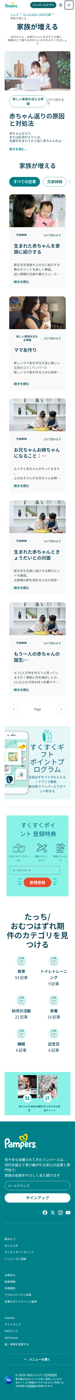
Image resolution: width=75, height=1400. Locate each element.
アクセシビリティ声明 (18, 1294)
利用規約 (10, 1288)
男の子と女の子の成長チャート (49, 1108)
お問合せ (10, 1275)
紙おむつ (10, 1239)
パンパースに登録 (15, 1259)
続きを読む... (18, 149)
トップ (14, 14)
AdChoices (11, 1337)
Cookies (10, 1317)
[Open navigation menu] (69, 5)
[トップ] (11, 5)
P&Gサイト (11, 1331)
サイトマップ (13, 1324)
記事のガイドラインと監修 (21, 1301)
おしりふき (11, 1245)
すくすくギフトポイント (19, 1252)
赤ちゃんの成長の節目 (29, 1108)
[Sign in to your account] (60, 5)
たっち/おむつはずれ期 (37, 14)
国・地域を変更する (17, 1344)
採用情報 (10, 1281)
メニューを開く (40, 1359)
